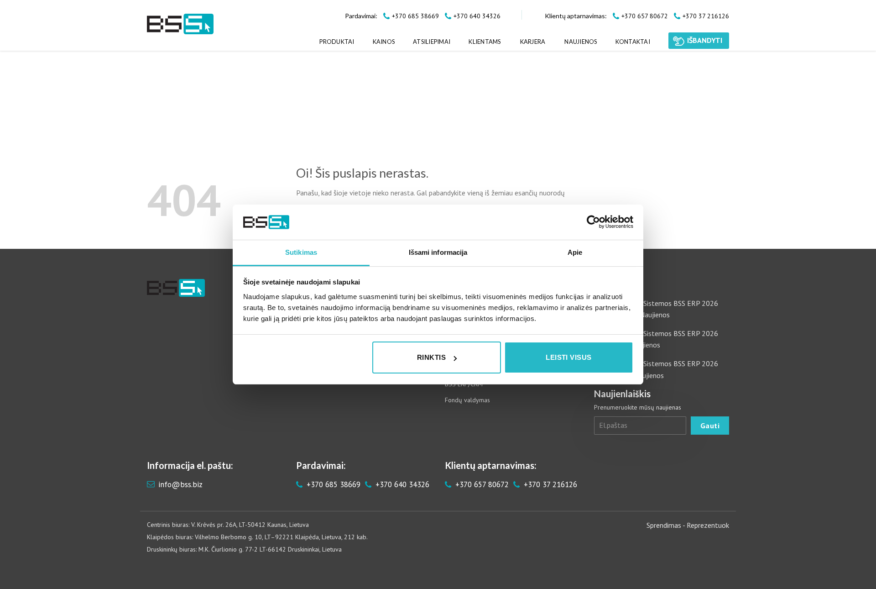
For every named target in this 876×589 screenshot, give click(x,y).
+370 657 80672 (481, 484)
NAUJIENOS (580, 41)
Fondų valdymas (467, 400)
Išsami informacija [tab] (438, 252)
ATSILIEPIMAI (431, 41)
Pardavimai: (361, 16)
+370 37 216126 (549, 484)
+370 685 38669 (332, 484)
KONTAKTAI (632, 41)
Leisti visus (568, 357)
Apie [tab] (575, 252)
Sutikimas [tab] (301, 252)
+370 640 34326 (401, 484)
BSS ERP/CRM (464, 384)
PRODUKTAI (336, 41)
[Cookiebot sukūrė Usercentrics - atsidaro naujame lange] (593, 222)
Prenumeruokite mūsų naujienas (637, 407)
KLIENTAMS (485, 41)
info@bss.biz (180, 484)
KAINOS (384, 41)
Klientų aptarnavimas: (576, 16)
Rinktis (431, 357)
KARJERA (533, 41)
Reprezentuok (708, 525)
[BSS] (180, 24)
